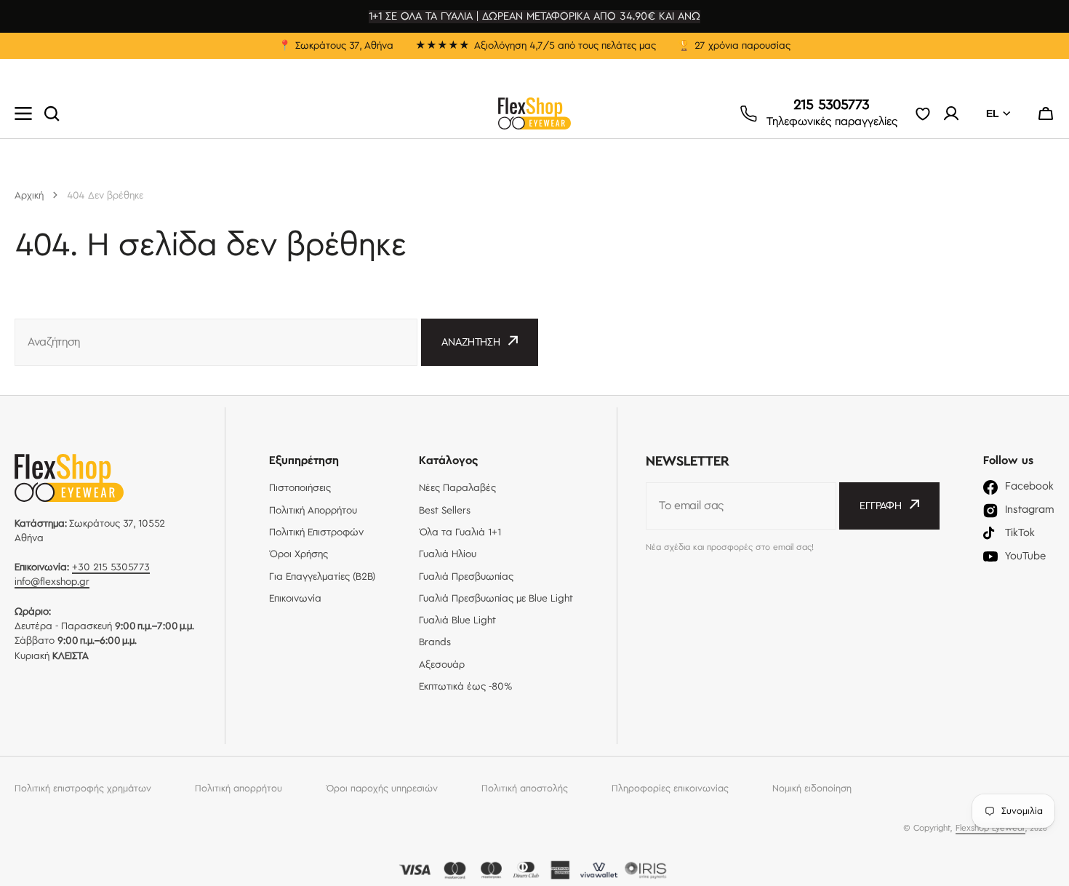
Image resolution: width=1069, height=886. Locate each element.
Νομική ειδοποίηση (812, 788)
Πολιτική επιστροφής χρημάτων (83, 788)
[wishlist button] (923, 113)
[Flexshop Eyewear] (534, 113)
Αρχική (29, 195)
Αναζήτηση (470, 342)
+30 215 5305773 (111, 567)
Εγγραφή (881, 506)
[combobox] (216, 342)
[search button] (51, 113)
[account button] (951, 113)
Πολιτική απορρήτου (238, 788)
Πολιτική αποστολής (524, 788)
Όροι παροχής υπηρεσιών (382, 788)
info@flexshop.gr (52, 582)
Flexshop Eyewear (990, 828)
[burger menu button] (23, 113)
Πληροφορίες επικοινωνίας (670, 788)
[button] (1045, 113)
